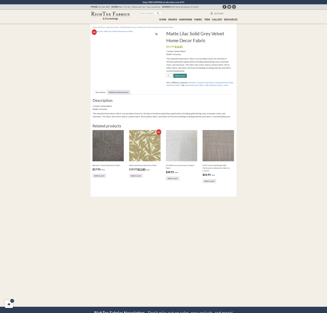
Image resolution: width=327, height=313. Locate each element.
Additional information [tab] (118, 92)
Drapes (172, 19)
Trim (207, 19)
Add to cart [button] (99, 176)
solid (206, 85)
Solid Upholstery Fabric (128, 27)
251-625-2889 (104, 7)
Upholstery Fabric (112, 27)
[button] (156, 34)
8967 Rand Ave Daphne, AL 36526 (184, 7)
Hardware (185, 19)
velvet (225, 85)
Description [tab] (101, 92)
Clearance (201, 82)
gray (187, 85)
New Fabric (210, 82)
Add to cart (180, 76)
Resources (230, 19)
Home (162, 19)
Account (219, 13)
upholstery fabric (216, 85)
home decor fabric (197, 85)
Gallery (217, 19)
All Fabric (101, 27)
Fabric (198, 19)
